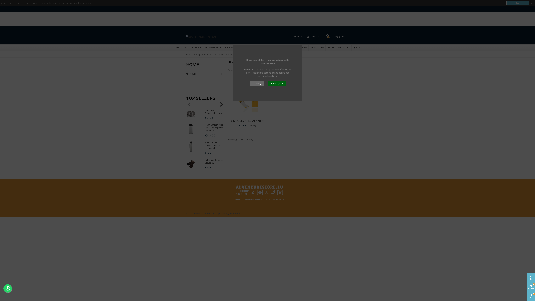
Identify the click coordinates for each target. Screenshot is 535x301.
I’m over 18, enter (276, 84)
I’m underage (257, 84)
